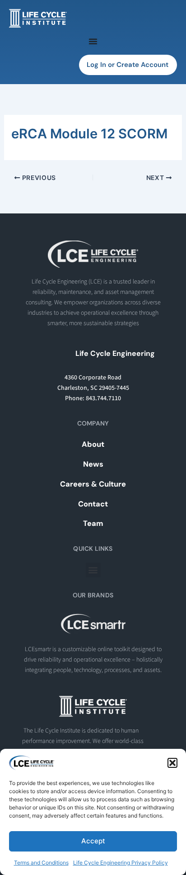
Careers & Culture (93, 484)
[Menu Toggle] (93, 41)
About (93, 444)
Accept (93, 841)
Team (93, 523)
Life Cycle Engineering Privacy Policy (120, 862)
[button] (172, 762)
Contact (93, 504)
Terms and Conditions (41, 862)
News (93, 464)
